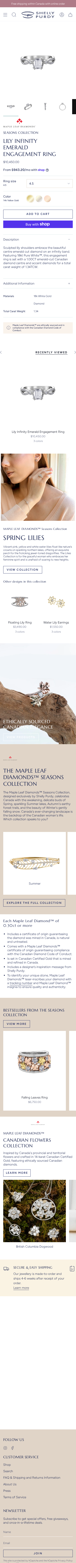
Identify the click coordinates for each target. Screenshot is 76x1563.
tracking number (21, 983)
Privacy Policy (65, 1560)
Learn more (21, 1288)
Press (7, 1491)
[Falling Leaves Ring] (34, 1062)
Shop (7, 1465)
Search (8, 1471)
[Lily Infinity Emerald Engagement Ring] (38, 393)
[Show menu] (5, 14)
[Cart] (70, 14)
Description (11, 239)
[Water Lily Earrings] (56, 601)
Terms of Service (14, 1497)
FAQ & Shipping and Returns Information (31, 1477)
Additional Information (18, 283)
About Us (9, 1484)
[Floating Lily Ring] (19, 601)
